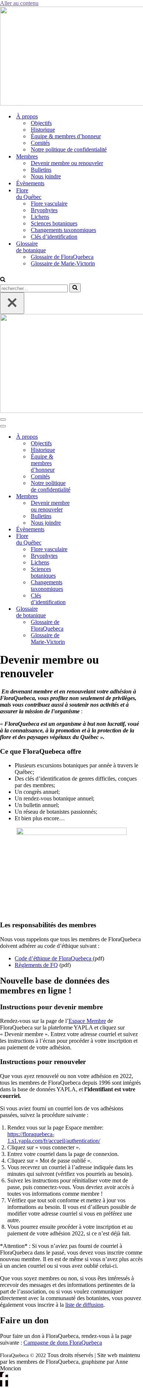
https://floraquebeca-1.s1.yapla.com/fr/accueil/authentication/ (53, 1137)
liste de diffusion (84, 1305)
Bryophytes (44, 210)
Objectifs (41, 123)
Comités (40, 143)
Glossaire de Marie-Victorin (63, 263)
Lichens (40, 217)
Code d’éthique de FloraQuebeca (54, 958)
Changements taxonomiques (63, 230)
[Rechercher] (3, 280)
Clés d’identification (54, 236)
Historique (43, 129)
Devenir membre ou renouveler (67, 163)
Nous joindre (46, 176)
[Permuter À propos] (88, 437)
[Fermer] (12, 303)
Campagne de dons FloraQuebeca (62, 1342)
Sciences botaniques (54, 223)
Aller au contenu (19, 3)
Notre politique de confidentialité (69, 149)
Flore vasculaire (49, 203)
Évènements (30, 183)
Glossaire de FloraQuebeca (62, 257)
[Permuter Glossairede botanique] (88, 612)
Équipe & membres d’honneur (66, 136)
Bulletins (41, 170)
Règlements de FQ (36, 965)
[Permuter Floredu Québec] (88, 539)
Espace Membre (87, 1021)
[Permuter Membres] (88, 496)
